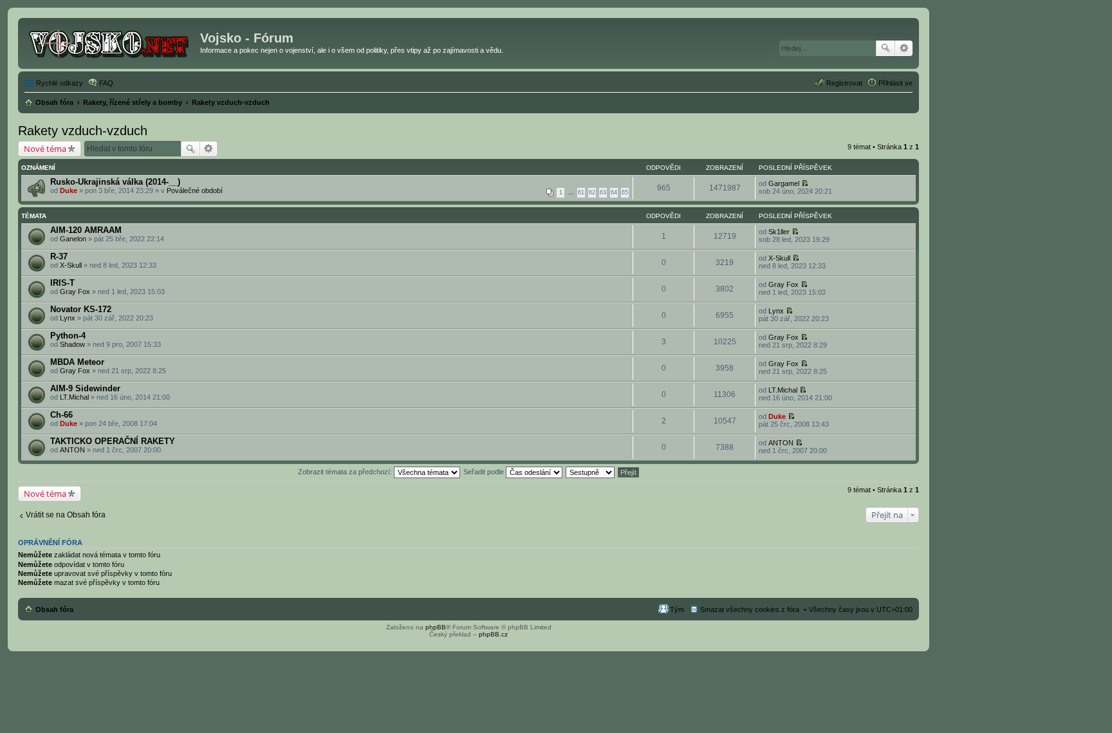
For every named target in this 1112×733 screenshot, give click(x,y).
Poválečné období (195, 190)
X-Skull (71, 265)
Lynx (67, 318)
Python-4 (68, 335)
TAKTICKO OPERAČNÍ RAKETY (112, 441)
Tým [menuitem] (677, 609)
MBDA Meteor (77, 362)
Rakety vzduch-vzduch (82, 131)
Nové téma (45, 148)
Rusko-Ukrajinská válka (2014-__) (115, 182)
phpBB (435, 627)
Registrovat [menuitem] (844, 83)
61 (581, 192)
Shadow (72, 344)
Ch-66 (61, 415)
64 (614, 192)
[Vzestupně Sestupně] (591, 472)
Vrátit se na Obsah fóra (66, 514)
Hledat (885, 48)
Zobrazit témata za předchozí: (346, 472)
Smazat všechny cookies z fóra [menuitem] (749, 609)
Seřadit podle (484, 472)
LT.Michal (74, 397)
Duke (68, 190)
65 (625, 192)
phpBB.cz (493, 634)
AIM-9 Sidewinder (85, 388)
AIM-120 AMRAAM (86, 230)
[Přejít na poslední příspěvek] (804, 183)
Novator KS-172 (80, 309)
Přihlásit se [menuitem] (895, 83)
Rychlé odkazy (59, 83)
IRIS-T (62, 283)
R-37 (59, 256)
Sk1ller (779, 232)
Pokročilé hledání (904, 48)
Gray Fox (75, 291)
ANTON (72, 450)
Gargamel (783, 183)
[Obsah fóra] (110, 41)
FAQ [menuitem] (106, 83)
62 (592, 192)
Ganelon (73, 239)
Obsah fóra (54, 609)
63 (603, 192)
